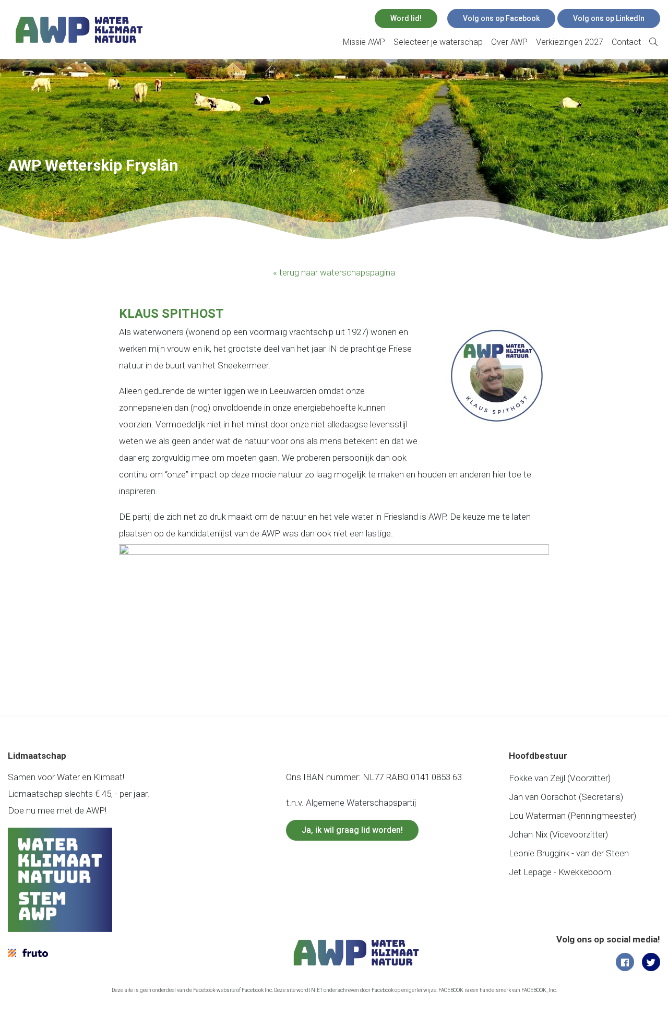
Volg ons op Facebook (501, 18)
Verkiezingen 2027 (569, 42)
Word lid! (406, 18)
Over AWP (509, 42)
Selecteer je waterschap (438, 42)
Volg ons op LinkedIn (609, 18)
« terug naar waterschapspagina (334, 272)
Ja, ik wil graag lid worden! (352, 830)
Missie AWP (364, 42)
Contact (626, 42)
